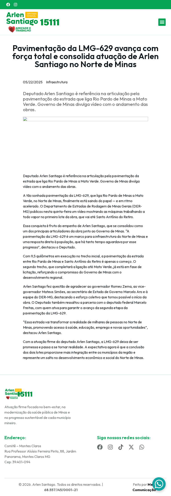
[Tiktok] (121, 447)
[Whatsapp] (142, 447)
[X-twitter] (131, 447)
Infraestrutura (56, 82)
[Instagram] (15, 4)
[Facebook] (8, 4)
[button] (162, 22)
